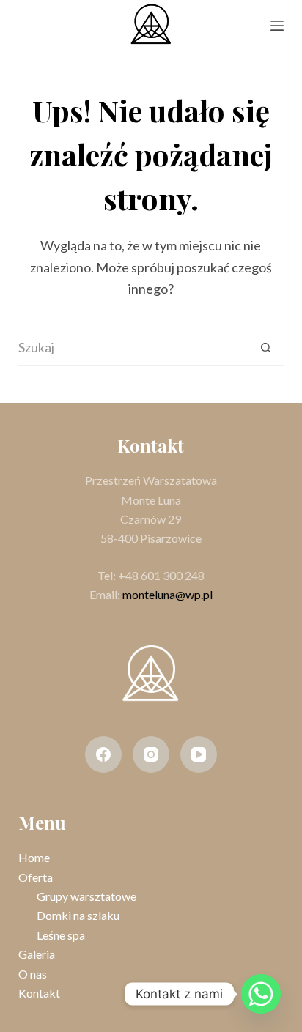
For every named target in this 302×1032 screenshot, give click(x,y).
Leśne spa (61, 935)
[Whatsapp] (261, 994)
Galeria (36, 954)
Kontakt (39, 993)
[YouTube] (198, 754)
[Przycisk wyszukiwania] (265, 348)
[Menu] (277, 25)
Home (34, 857)
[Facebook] (103, 754)
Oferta (35, 877)
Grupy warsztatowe (86, 896)
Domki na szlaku (78, 915)
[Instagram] (151, 754)
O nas (32, 974)
